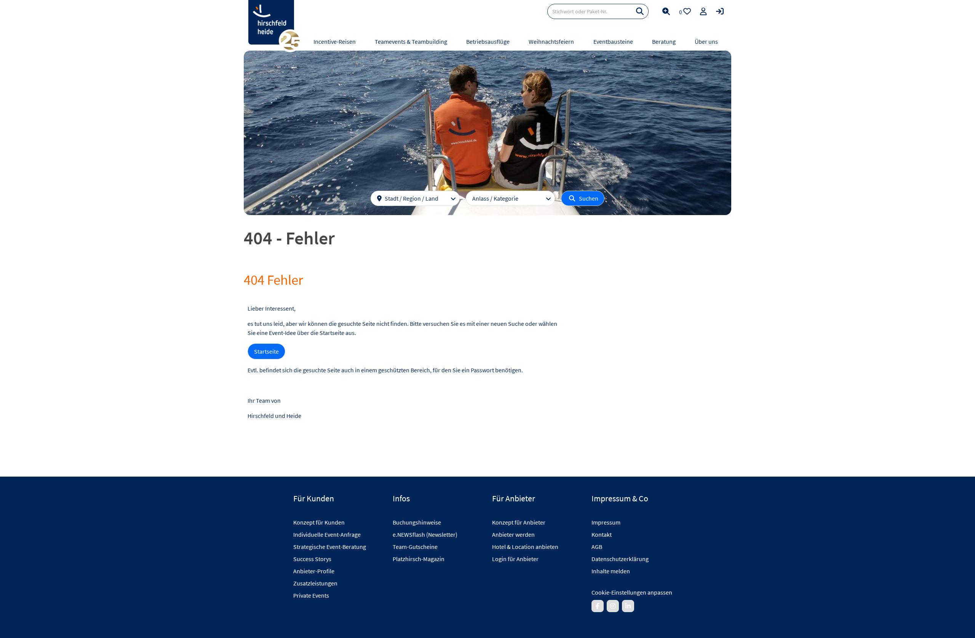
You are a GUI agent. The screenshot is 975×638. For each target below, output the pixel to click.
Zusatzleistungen (315, 583)
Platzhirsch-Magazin (418, 559)
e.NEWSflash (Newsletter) (425, 534)
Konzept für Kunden (319, 522)
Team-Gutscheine (415, 546)
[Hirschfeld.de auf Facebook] (597, 606)
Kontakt (601, 534)
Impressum (605, 522)
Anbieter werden (513, 534)
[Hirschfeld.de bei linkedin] (628, 606)
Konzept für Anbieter (518, 522)
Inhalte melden (610, 571)
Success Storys (312, 559)
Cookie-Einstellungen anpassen (631, 592)
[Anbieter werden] (703, 11)
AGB (596, 546)
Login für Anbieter (515, 559)
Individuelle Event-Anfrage (327, 534)
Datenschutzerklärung (620, 559)
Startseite (266, 351)
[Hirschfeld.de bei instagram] (613, 606)
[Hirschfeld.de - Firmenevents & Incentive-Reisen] (271, 22)
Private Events (311, 595)
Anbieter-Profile (313, 571)
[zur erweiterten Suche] (666, 11)
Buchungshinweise (417, 522)
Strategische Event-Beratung (329, 546)
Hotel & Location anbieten (525, 546)
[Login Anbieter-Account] (720, 11)
